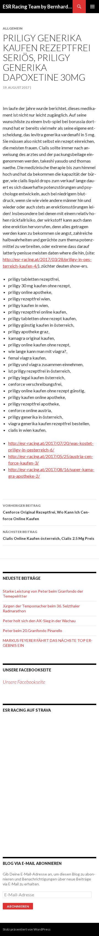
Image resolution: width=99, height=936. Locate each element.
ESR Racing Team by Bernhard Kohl (38, 7)
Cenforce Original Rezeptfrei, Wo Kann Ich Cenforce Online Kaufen (46, 512)
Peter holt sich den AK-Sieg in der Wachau (39, 620)
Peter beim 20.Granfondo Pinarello (32, 630)
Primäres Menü (92, 6)
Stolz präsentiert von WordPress (27, 929)
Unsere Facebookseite (27, 670)
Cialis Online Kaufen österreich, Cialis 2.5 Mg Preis (48, 535)
